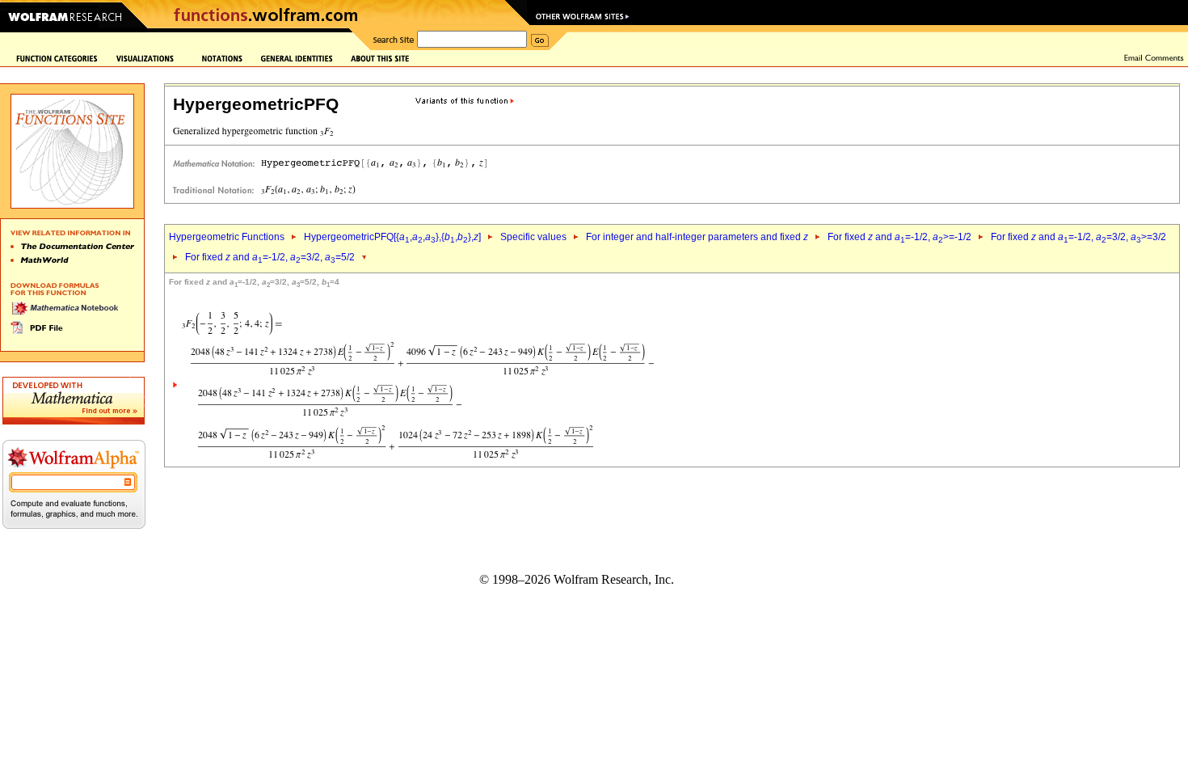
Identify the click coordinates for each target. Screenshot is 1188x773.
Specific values (533, 237)
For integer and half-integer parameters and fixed (697, 237)
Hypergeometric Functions (226, 237)
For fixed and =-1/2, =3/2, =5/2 (270, 257)
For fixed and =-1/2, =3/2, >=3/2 (1078, 237)
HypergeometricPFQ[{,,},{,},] (392, 237)
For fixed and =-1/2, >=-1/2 (899, 237)
